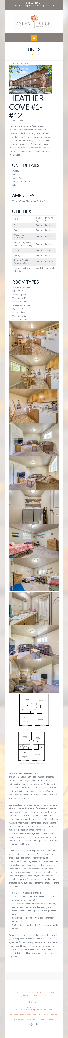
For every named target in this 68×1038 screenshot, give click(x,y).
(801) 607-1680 (33, 1007)
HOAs (39, 993)
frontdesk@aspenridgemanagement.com (34, 5)
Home (16, 993)
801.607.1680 (33, 3)
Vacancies (27, 993)
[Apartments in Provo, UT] (34, 21)
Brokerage (34, 1002)
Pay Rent (50, 993)
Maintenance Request (35, 996)
